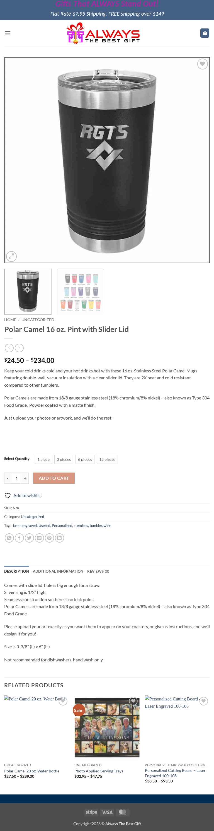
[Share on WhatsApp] (9, 538)
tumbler (96, 525)
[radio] (43, 459)
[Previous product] (19, 348)
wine (107, 525)
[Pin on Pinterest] (49, 538)
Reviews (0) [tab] (98, 571)
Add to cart (54, 478)
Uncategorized (37, 319)
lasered (44, 525)
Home (10, 319)
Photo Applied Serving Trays (98, 771)
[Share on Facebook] (19, 538)
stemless (81, 525)
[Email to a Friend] (39, 538)
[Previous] (15, 160)
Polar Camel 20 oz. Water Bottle (31, 771)
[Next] (199, 160)
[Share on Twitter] (29, 538)
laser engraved (25, 525)
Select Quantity (17, 459)
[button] (7, 33)
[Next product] (9, 348)
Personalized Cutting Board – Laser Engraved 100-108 (175, 773)
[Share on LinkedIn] (59, 538)
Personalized (62, 525)
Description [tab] (16, 571)
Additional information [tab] (58, 571)
